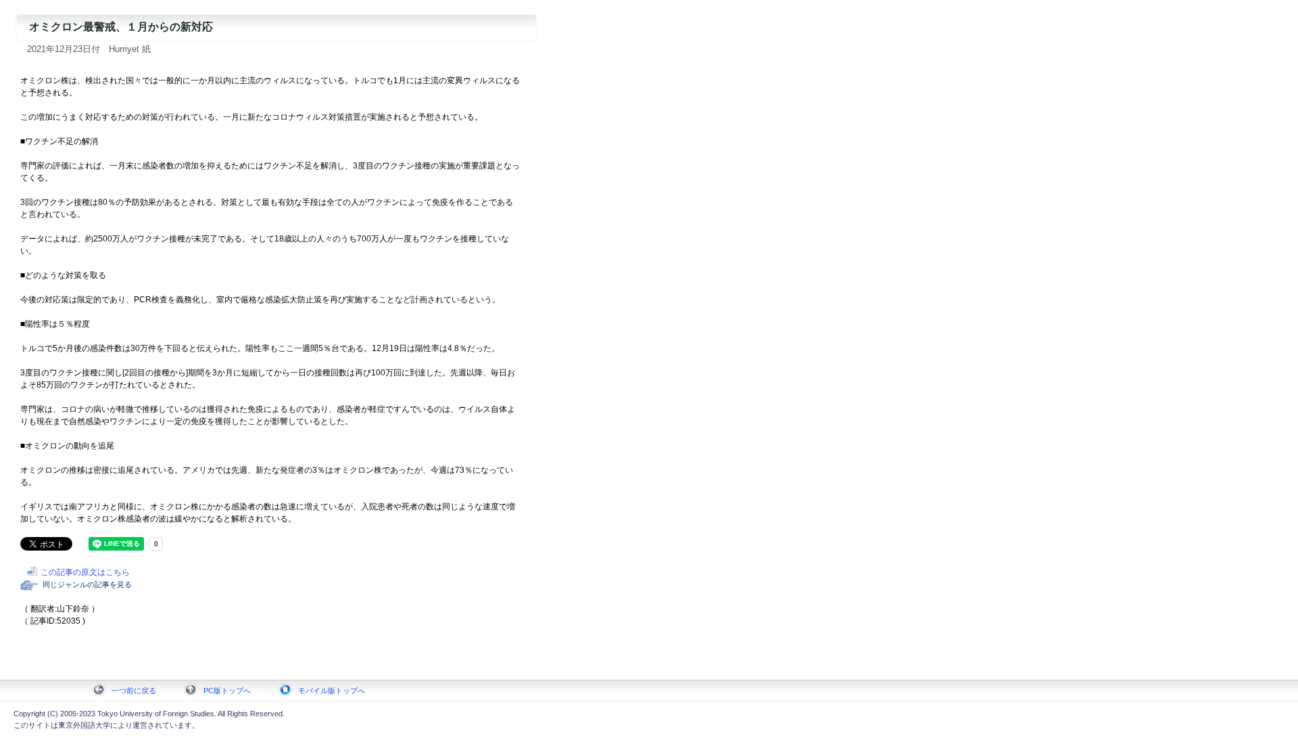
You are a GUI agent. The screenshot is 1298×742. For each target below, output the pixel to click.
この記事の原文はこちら (85, 572)
